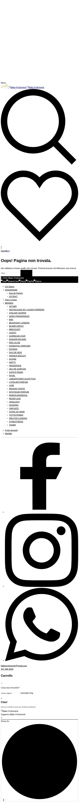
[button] (39, 712)
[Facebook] (41, 512)
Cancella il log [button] (26, 693)
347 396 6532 (7, 669)
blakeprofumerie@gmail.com (14, 666)
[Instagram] (41, 586)
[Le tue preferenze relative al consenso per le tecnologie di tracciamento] (4, 800)
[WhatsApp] (41, 660)
